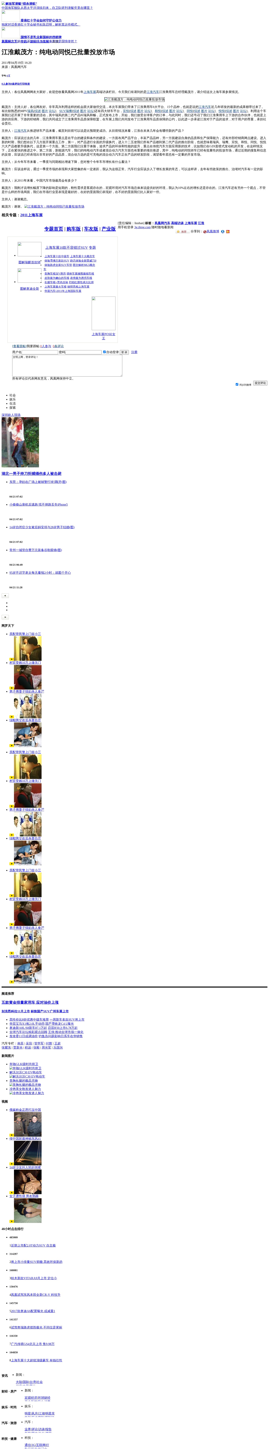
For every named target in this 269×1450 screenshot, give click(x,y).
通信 (28, 1445)
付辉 (49, 1043)
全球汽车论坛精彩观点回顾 (28, 1032)
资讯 (24, 41)
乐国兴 (58, 1047)
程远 (28, 1047)
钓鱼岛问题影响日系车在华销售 (61, 1036)
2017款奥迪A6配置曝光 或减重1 (33, 1311)
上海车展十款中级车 (57, 256)
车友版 (91, 228)
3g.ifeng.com (142, 227)
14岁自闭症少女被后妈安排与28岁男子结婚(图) (41, 527)
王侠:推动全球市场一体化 (65, 1032)
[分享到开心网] (227, 231)
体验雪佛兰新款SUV (57, 260)
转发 (27, 83)
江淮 (201, 223)
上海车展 (191, 223)
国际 (26, 1382)
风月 (35, 1413)
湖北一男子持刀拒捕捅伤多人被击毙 (31, 474)
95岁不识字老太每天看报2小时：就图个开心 (40, 572)
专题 (92, 248)
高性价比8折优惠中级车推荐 (29, 1019)
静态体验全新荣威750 (83, 260)
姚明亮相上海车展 (78, 286)
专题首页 (53, 228)
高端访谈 (177, 223)
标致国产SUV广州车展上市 (50, 1011)
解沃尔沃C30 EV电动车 (25, 1072)
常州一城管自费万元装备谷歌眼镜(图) (35, 550)
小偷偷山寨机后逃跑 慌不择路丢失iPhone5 (38, 504)
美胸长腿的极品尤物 (23, 1080)
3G (33, 1445)
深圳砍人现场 (11, 415)
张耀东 (6, 1047)
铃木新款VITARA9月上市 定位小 (34, 1278)
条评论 (15, 83)
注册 (134, 352)
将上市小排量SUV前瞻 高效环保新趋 (36, 1261)
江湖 (41, 1413)
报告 (48, 1429)
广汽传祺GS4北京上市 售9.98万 (33, 1344)
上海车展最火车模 (56, 286)
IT (47, 1445)
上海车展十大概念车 (82, 256)
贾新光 (18, 1047)
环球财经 (44, 1397)
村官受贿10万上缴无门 (25, 662)
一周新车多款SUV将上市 (67, 1019)
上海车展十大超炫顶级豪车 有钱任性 (36, 1360)
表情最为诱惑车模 (81, 278)
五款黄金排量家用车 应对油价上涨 (30, 1002)
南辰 (20, 1043)
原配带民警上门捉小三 (25, 634)
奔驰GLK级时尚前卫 (23, 1064)
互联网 (40, 1445)
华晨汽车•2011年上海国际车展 (63, 291)
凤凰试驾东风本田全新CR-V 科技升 (35, 1294)
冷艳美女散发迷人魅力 (25, 1089)
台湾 (33, 1382)
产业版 (109, 228)
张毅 (36, 1047)
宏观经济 (31, 1397)
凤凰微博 (213, 231)
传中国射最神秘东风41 (25, 1138)
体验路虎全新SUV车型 (58, 265)
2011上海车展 (39, 41)
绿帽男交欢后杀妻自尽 (25, 720)
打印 (22, 83)
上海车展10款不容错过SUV (66, 248)
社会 (39, 1382)
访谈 (41, 1429)
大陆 (19, 1382)
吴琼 (29, 1043)
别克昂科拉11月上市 (16, 1011)
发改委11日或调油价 (23, 1036)
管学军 (39, 1043)
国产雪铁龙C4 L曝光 (59, 1023)
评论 (35, 1429)
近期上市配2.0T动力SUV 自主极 (33, 1245)
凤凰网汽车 (9, 41)
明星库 (50, 1413)
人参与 (6, 83)
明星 (28, 1413)
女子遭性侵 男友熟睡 (24, 1196)
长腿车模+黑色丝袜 (56, 282)
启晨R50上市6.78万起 (63, 1027)
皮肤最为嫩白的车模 (57, 278)
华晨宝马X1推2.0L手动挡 (27, 1023)
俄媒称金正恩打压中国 (25, 1109)
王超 (57, 1043)
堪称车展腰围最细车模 (80, 273)
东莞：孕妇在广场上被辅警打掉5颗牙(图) (38, 482)
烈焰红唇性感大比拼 (81, 282)
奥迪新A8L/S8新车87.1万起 (28, 1027)
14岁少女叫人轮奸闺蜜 (25, 1167)
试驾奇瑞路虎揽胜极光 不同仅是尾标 (36, 1327)
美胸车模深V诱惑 (55, 273)
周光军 (46, 1047)
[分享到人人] (222, 231)
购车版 (74, 228)
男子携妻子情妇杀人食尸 (26, 691)
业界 (28, 1429)
